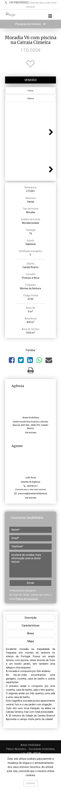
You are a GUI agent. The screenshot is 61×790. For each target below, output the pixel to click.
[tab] (30, 90)
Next (50, 131)
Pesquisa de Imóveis (28, 24)
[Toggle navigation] (50, 16)
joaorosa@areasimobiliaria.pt (32, 493)
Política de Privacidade (27, 599)
